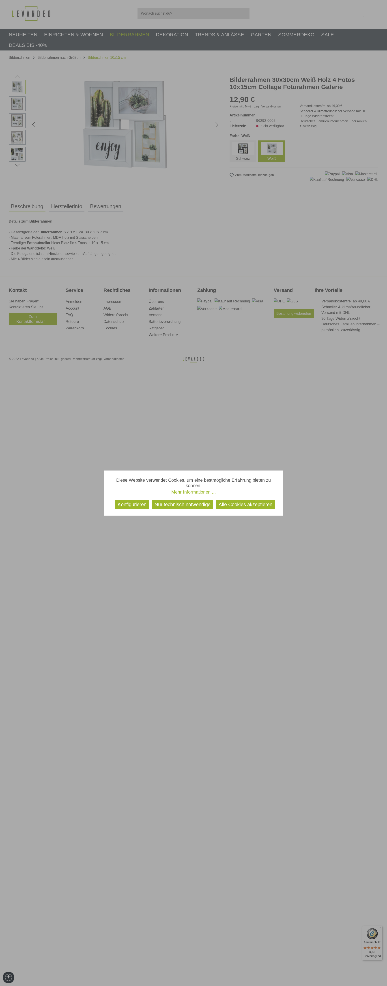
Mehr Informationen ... (193, 492)
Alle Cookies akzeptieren (245, 504)
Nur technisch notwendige (183, 504)
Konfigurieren (132, 504)
